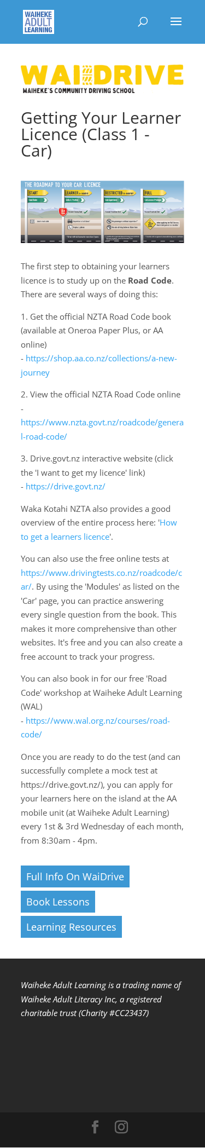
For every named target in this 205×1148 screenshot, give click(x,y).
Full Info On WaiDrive (75, 876)
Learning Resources (71, 926)
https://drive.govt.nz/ (66, 486)
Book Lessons (58, 901)
